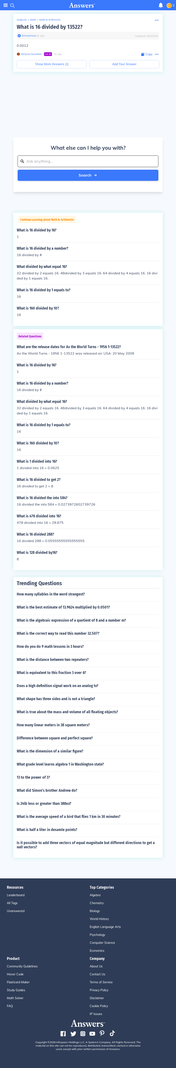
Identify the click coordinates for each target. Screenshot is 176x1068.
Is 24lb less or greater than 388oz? (44, 803)
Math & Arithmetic (50, 19)
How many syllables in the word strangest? (51, 594)
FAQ (10, 1006)
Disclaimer (97, 998)
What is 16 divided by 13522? (49, 27)
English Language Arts (105, 927)
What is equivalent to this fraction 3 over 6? (51, 672)
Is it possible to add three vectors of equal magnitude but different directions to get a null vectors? (86, 844)
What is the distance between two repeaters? (53, 659)
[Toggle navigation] (5, 5)
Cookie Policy (99, 1006)
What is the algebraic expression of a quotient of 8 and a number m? (71, 620)
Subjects (22, 19)
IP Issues (96, 1014)
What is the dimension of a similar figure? (50, 751)
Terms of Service (101, 982)
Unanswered (15, 911)
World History (99, 919)
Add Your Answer (124, 64)
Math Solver (15, 998)
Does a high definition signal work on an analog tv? (57, 685)
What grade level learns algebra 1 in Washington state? (60, 764)
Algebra (95, 895)
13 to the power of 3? (33, 777)
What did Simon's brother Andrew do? (47, 790)
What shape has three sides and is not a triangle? (56, 698)
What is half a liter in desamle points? (47, 829)
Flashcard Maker (18, 982)
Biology (95, 911)
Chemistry (97, 903)
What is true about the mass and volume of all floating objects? (67, 712)
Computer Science (102, 943)
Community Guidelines (22, 966)
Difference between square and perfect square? (55, 738)
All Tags (12, 903)
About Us (96, 966)
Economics (97, 951)
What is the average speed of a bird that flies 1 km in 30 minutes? (68, 816)
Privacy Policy (99, 990)
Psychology (97, 935)
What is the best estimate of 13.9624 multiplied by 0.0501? (63, 607)
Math (33, 19)
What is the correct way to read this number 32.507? (58, 633)
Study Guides (16, 990)
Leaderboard (15, 895)
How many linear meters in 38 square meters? (53, 725)
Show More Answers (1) (51, 64)
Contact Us (97, 974)
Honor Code (15, 974)
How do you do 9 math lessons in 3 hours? (50, 646)
